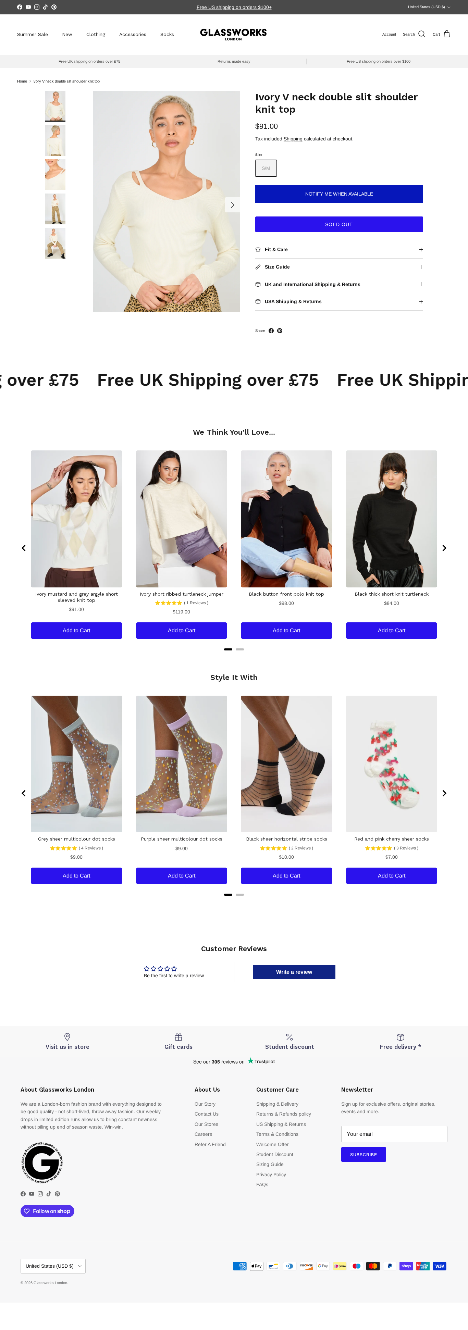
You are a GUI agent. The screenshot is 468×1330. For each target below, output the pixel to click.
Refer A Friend (210, 1144)
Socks (167, 34)
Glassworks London (50, 1283)
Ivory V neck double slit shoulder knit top (66, 81)
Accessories (132, 34)
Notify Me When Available (339, 194)
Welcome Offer (272, 1144)
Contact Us (207, 1114)
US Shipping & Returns (281, 1124)
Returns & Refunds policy (283, 1114)
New (67, 34)
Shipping (293, 138)
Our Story (205, 1104)
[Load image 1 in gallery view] (166, 201)
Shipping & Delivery (277, 1104)
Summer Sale (32, 34)
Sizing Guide (270, 1164)
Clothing (95, 34)
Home (22, 81)
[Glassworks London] (234, 34)
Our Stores (206, 1124)
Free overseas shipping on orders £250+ (234, 7)
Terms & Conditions (277, 1134)
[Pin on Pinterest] (279, 330)
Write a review (294, 972)
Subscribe (363, 1154)
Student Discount (274, 1154)
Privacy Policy (271, 1174)
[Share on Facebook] (271, 330)
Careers (203, 1134)
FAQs (262, 1184)
